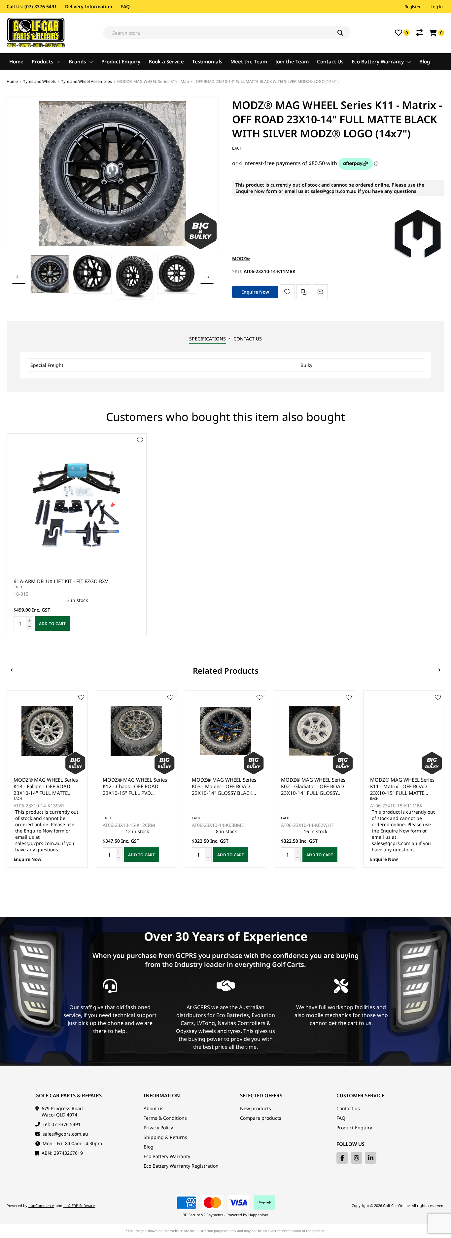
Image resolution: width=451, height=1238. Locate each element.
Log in (437, 7)
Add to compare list (303, 291)
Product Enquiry (354, 1127)
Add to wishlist (287, 291)
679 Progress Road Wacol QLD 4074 (62, 1111)
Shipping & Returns (165, 1137)
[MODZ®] (418, 258)
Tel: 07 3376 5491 (62, 1124)
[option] (50, 274)
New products (255, 1108)
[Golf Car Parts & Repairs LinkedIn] (370, 1158)
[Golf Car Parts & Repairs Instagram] (356, 1158)
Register (412, 7)
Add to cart (52, 623)
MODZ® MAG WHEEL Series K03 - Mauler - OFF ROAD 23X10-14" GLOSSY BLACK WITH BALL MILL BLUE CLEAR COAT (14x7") (224, 786)
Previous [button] (18, 277)
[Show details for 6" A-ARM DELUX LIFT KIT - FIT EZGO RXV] (76, 503)
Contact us (348, 1108)
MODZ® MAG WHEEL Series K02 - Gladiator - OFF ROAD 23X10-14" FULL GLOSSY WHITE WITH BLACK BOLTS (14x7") (313, 786)
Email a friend (320, 291)
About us (153, 1108)
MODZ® (241, 258)
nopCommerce (41, 1205)
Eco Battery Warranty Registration (181, 1166)
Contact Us (247, 339)
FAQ (125, 6)
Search (344, 32)
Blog (149, 1147)
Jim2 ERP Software (79, 1205)
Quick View (140, 450)
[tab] (207, 338)
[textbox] (227, 32)
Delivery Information (88, 6)
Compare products (260, 1118)
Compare (419, 32)
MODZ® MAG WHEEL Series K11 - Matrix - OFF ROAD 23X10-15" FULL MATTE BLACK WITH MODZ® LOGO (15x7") (402, 786)
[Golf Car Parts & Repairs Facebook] (342, 1158)
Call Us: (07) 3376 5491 (32, 6)
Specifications (207, 339)
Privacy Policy (158, 1127)
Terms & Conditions (165, 1118)
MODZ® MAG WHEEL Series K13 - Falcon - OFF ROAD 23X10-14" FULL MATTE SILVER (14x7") (46, 786)
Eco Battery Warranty (167, 1156)
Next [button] (207, 277)
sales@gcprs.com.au (65, 1134)
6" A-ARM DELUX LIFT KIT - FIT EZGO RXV (61, 581)
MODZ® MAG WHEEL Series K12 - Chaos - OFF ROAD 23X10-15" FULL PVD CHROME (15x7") (135, 786)
